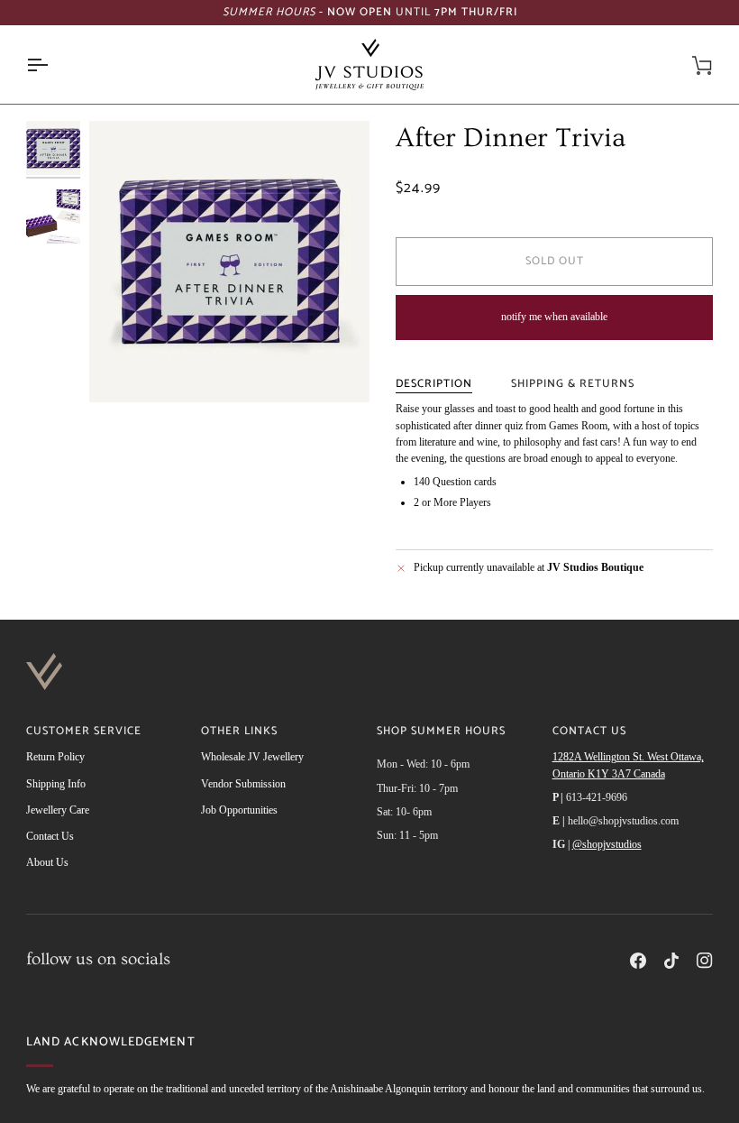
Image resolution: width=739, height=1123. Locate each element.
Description (434, 383)
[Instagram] (705, 961)
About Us (47, 862)
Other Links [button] (239, 732)
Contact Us (50, 836)
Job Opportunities (239, 810)
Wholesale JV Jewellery (252, 756)
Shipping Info (56, 784)
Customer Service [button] (83, 732)
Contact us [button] (589, 732)
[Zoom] (229, 261)
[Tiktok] (671, 961)
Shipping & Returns (572, 383)
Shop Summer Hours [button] (441, 732)
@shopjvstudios (607, 844)
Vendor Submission (243, 784)
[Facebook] (638, 961)
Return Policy (55, 756)
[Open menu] (53, 64)
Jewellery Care (57, 810)
